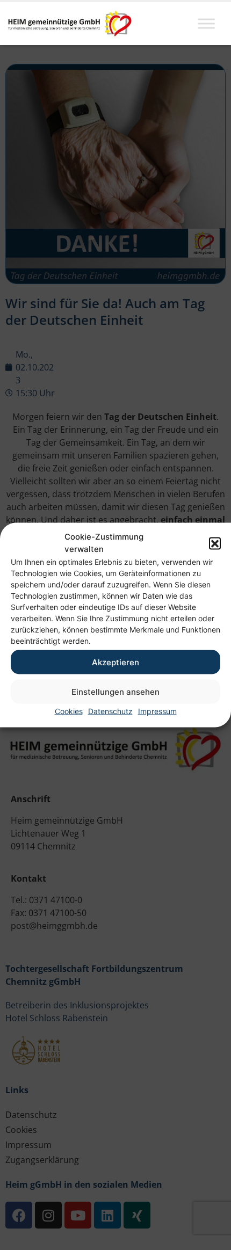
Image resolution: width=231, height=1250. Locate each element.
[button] (215, 542)
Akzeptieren (115, 662)
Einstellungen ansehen (115, 691)
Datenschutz (110, 711)
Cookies (69, 711)
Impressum (157, 711)
